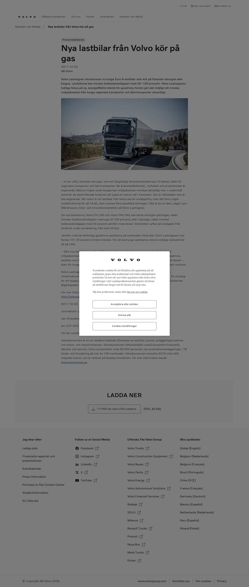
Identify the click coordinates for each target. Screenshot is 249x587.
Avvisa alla (124, 315)
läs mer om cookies (137, 292)
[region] (124, 293)
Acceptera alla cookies (124, 304)
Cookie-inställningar (124, 326)
